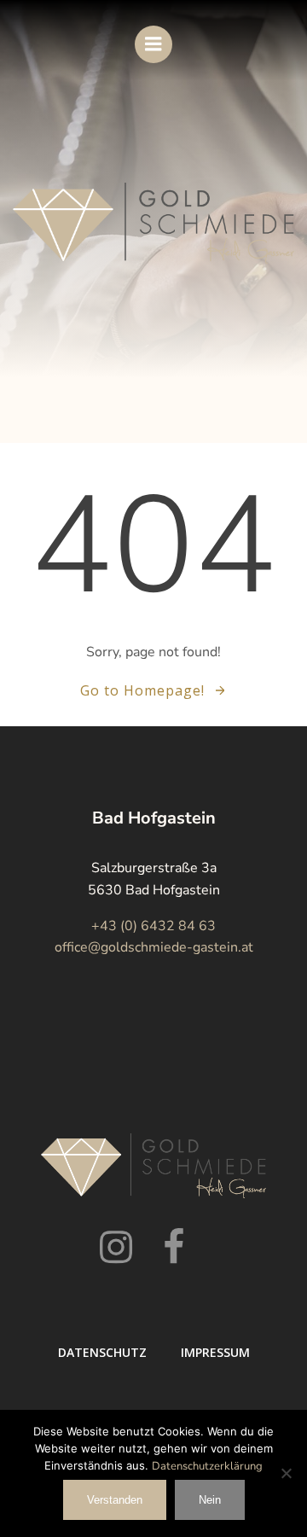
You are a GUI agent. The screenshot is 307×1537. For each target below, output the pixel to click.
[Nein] (285, 1473)
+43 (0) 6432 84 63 (153, 926)
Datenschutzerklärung (207, 1466)
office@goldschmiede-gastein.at (154, 947)
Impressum (215, 1352)
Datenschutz (102, 1352)
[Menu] (153, 44)
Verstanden (114, 1499)
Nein (210, 1499)
